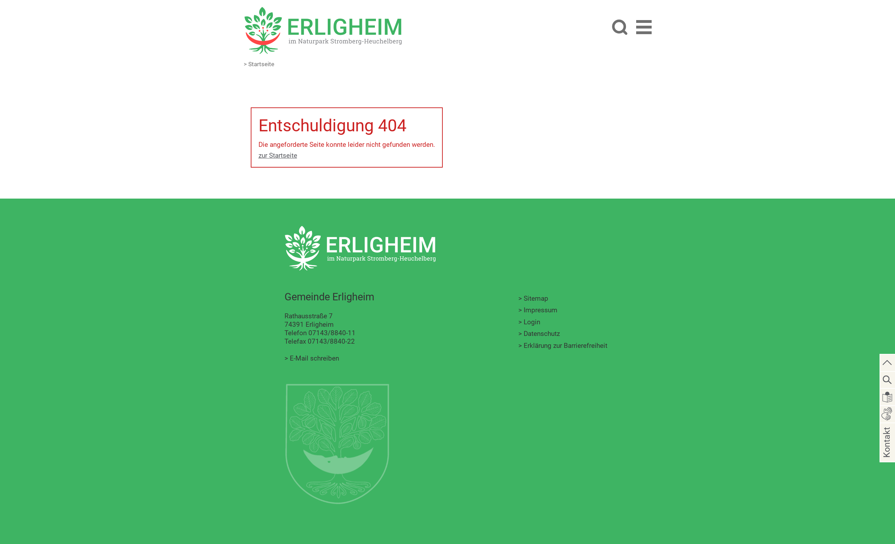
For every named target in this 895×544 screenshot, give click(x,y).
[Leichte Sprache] (887, 396)
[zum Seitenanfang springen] (887, 362)
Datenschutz (542, 334)
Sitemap (536, 298)
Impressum (540, 310)
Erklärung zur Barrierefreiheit (565, 346)
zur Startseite (277, 155)
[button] (644, 28)
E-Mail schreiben (314, 358)
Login (532, 322)
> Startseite (259, 64)
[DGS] (887, 413)
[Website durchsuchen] (619, 28)
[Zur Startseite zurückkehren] (323, 11)
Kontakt (887, 453)
